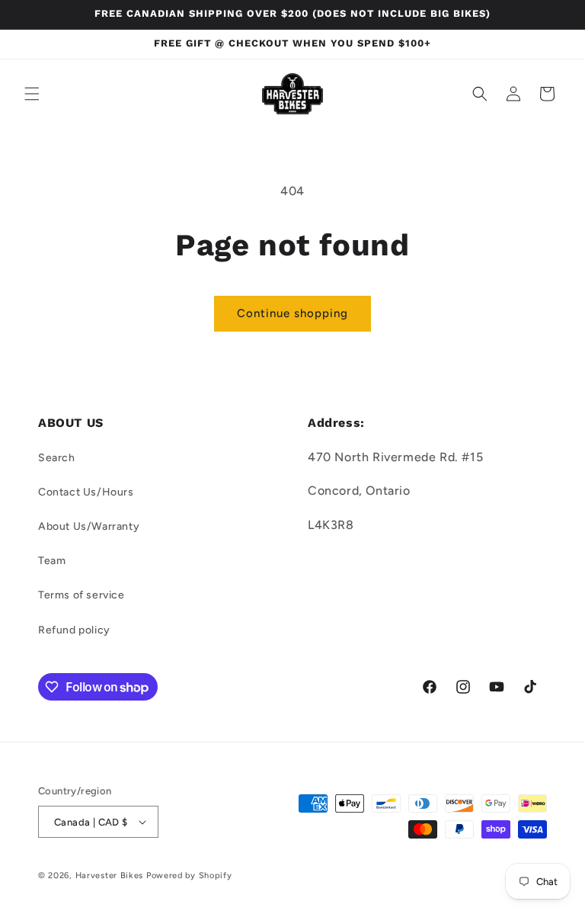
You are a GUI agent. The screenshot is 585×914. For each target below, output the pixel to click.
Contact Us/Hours (86, 492)
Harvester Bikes (109, 875)
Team (52, 560)
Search (56, 457)
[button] (32, 94)
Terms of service (81, 594)
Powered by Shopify (189, 875)
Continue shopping (292, 313)
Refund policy (74, 630)
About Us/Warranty (88, 526)
